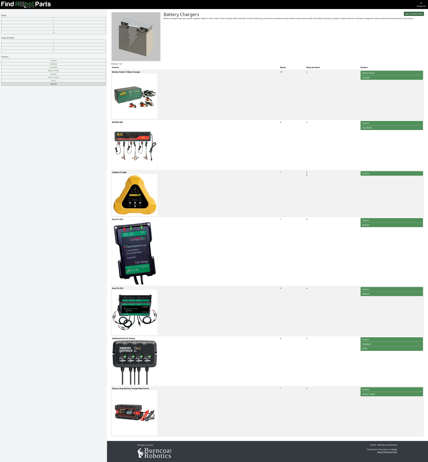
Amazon (365, 123)
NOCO (365, 348)
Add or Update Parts (414, 14)
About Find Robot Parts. (387, 452)
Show (53, 84)
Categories (421, 6)
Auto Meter (367, 128)
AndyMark (366, 344)
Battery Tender (368, 73)
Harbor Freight (368, 394)
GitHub (394, 449)
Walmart (366, 225)
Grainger (366, 77)
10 (53, 32)
